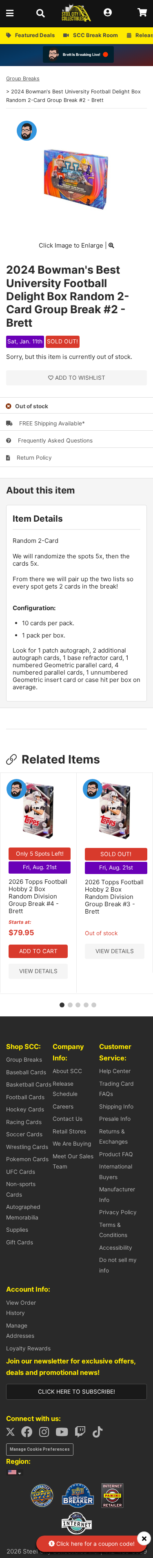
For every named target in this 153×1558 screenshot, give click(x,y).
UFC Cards (20, 1171)
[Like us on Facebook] (29, 1434)
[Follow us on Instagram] (46, 1434)
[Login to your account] (110, 13)
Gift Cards (19, 1242)
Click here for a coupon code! (95, 1543)
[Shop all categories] (12, 13)
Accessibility (115, 1247)
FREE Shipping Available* (51, 423)
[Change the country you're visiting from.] (14, 1472)
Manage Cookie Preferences (40, 1449)
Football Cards (25, 1097)
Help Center (115, 1071)
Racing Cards (24, 1122)
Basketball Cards (28, 1084)
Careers (63, 1106)
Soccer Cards (24, 1134)
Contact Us (67, 1118)
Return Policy (33, 457)
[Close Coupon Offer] (144, 1538)
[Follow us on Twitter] (13, 1434)
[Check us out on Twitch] (83, 1434)
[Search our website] (43, 13)
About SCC (67, 1071)
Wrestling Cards (27, 1147)
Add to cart (38, 951)
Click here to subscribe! (76, 1391)
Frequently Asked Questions (54, 440)
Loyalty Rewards (28, 1348)
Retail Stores (69, 1131)
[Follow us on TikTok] (100, 1434)
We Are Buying (72, 1143)
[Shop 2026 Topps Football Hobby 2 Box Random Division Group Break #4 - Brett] (38, 838)
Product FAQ (116, 1154)
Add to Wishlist (80, 377)
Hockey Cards (25, 1109)
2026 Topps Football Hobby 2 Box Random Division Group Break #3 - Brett (114, 896)
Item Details (38, 518)
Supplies (17, 1229)
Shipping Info (116, 1106)
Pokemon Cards (27, 1159)
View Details (38, 971)
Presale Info (115, 1118)
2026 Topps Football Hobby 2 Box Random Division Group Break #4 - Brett (38, 896)
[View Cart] (142, 13)
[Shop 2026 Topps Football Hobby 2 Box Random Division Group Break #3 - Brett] (114, 838)
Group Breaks (23, 78)
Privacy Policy (118, 1212)
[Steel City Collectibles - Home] (76, 13)
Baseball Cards (26, 1072)
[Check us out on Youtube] (64, 1434)
